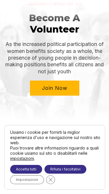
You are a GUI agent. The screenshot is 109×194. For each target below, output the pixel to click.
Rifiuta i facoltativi (65, 169)
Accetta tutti (26, 169)
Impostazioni (27, 179)
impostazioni (22, 158)
